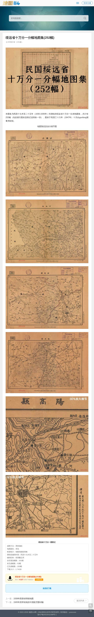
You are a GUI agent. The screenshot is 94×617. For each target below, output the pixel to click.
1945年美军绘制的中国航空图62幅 (28, 602)
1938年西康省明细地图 (23, 599)
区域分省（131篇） (15, 42)
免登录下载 (47, 588)
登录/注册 (87, 3)
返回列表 (80, 601)
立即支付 (39, 579)
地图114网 (32, 612)
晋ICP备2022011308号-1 (47, 615)
